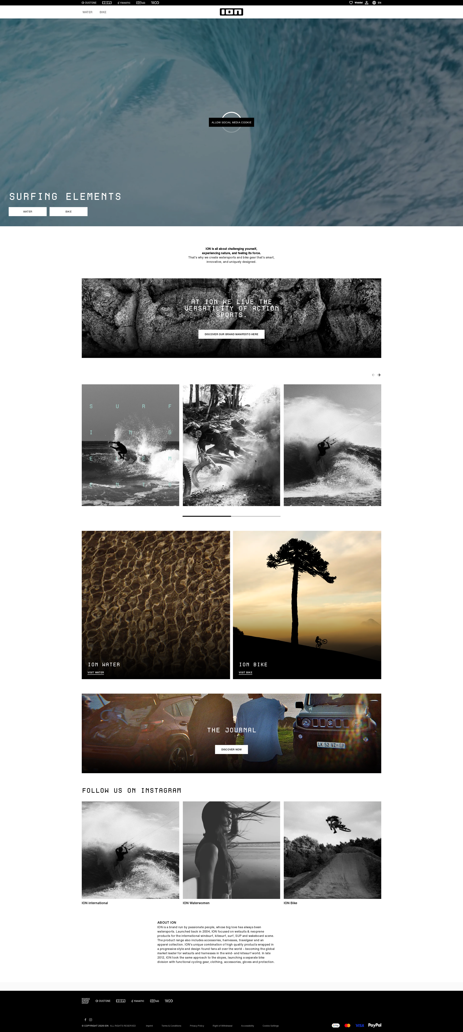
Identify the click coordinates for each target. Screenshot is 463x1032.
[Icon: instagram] (90, 1019)
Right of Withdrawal (222, 1025)
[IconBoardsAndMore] (86, 1001)
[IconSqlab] (140, 2)
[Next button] (379, 374)
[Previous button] (373, 374)
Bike (103, 12)
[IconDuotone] (89, 2)
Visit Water (96, 672)
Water (87, 12)
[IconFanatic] (123, 2)
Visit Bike (245, 672)
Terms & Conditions (171, 1025)
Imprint (149, 1025)
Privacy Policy (197, 1025)
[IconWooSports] (155, 2)
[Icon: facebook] (85, 1019)
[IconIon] (107, 2)
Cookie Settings (271, 1025)
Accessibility (247, 1025)
